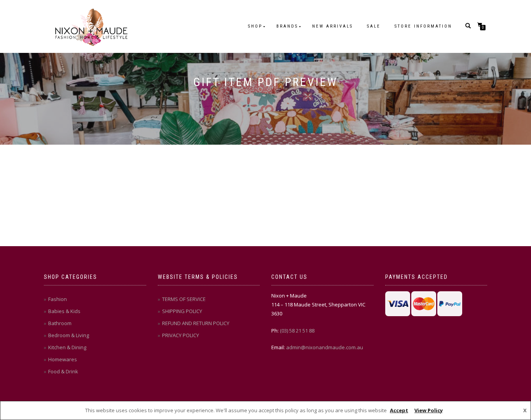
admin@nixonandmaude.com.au (324, 347)
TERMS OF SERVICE (184, 299)
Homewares (62, 359)
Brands (287, 26)
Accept (399, 410)
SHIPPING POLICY (182, 311)
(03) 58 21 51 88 (297, 330)
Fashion (57, 299)
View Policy (428, 410)
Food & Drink (63, 371)
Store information (423, 26)
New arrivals (332, 26)
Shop (255, 26)
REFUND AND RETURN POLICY (195, 323)
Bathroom (60, 323)
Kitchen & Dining (67, 347)
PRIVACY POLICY (180, 335)
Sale (374, 26)
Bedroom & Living (68, 335)
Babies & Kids (64, 311)
